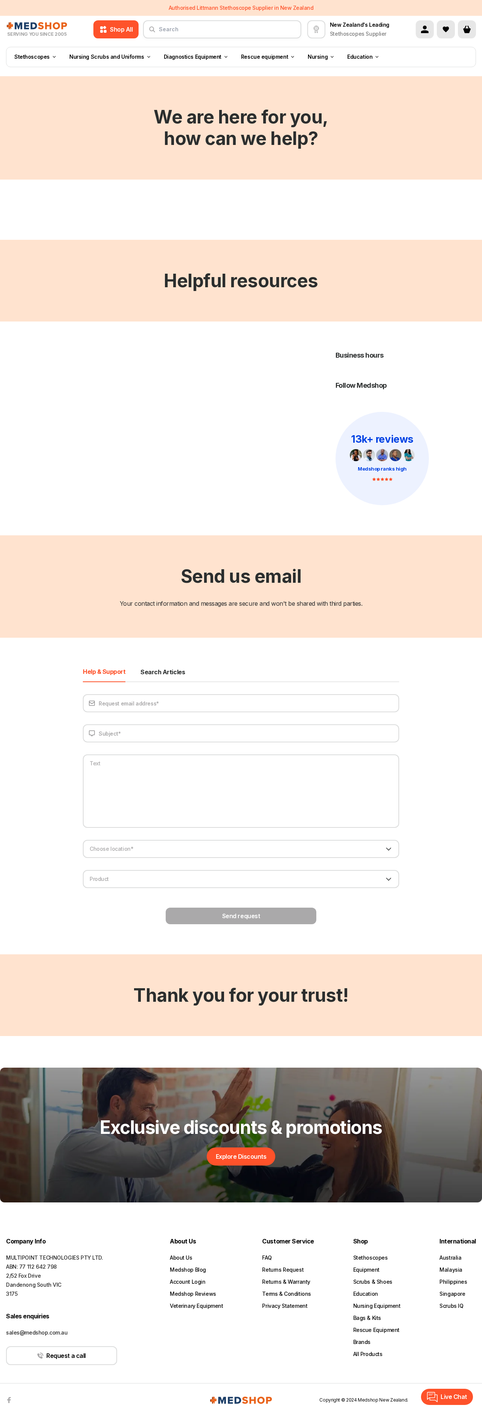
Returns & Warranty (286, 1281)
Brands (362, 1342)
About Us (181, 1257)
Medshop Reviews (193, 1294)
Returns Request (283, 1269)
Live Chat (454, 1396)
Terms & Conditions (286, 1294)
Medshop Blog (188, 1269)
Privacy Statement (284, 1306)
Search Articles (162, 672)
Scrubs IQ (451, 1306)
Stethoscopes (32, 57)
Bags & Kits (367, 1318)
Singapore (452, 1294)
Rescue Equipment (376, 1330)
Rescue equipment (264, 57)
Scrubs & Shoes (372, 1281)
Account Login (188, 1281)
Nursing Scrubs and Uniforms (106, 57)
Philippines (453, 1281)
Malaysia (450, 1269)
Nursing (318, 57)
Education (359, 57)
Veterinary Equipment (196, 1306)
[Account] (425, 29)
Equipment (366, 1269)
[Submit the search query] (152, 32)
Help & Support (104, 672)
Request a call (65, 1355)
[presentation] (382, 458)
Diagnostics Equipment (192, 57)
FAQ (267, 1257)
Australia (450, 1257)
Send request (241, 916)
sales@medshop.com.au (37, 1332)
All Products (368, 1354)
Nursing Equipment (377, 1306)
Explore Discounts (241, 1156)
